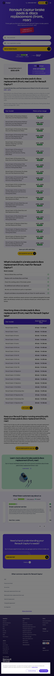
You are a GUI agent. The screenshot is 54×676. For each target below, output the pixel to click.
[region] (25, 668)
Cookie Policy (35, 667)
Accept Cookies (43, 670)
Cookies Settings (32, 670)
